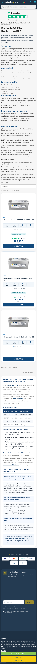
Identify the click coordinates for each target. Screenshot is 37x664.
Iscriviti (29, 602)
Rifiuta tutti (18, 661)
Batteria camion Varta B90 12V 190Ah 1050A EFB (18, 220)
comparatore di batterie (11, 465)
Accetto (18, 657)
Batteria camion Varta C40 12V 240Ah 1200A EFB (17, 279)
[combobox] (18, 7)
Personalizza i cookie (18, 654)
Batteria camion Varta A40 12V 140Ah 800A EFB (18, 337)
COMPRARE (19, 246)
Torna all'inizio (28, 372)
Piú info (3, 650)
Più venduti (18, 186)
